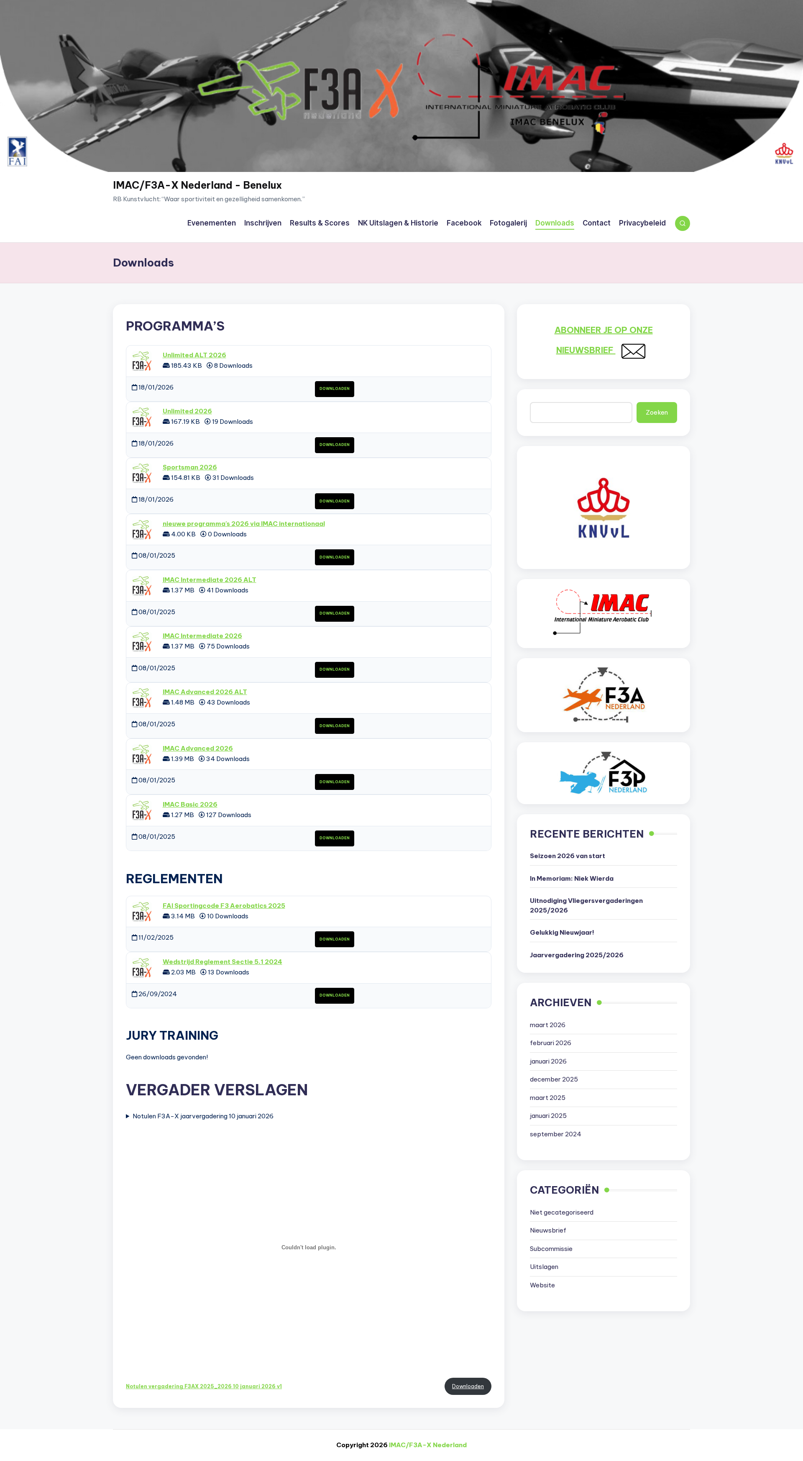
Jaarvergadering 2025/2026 (577, 955)
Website (542, 1285)
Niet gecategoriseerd (561, 1213)
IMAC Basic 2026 (190, 804)
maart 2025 (547, 1098)
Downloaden (335, 388)
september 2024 (555, 1134)
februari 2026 (550, 1043)
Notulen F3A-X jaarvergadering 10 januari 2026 (203, 1116)
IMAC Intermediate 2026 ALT (209, 580)
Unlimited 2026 (187, 411)
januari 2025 (548, 1116)
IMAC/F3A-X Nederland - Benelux (197, 185)
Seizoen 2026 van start (567, 856)
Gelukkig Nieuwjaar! (562, 933)
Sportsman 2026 (190, 467)
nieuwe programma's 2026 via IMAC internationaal (244, 524)
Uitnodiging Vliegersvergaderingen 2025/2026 (586, 906)
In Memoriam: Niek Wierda (572, 879)
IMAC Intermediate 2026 (202, 636)
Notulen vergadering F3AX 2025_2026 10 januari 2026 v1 (204, 1386)
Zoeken (657, 412)
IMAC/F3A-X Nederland (428, 1445)
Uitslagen (544, 1267)
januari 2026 (548, 1062)
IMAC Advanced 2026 (198, 748)
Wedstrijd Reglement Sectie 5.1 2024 (222, 962)
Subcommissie (551, 1249)
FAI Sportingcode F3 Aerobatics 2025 (224, 906)
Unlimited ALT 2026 (194, 355)
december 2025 (554, 1080)
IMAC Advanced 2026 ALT (205, 692)
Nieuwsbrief (548, 1231)
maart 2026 (547, 1025)
